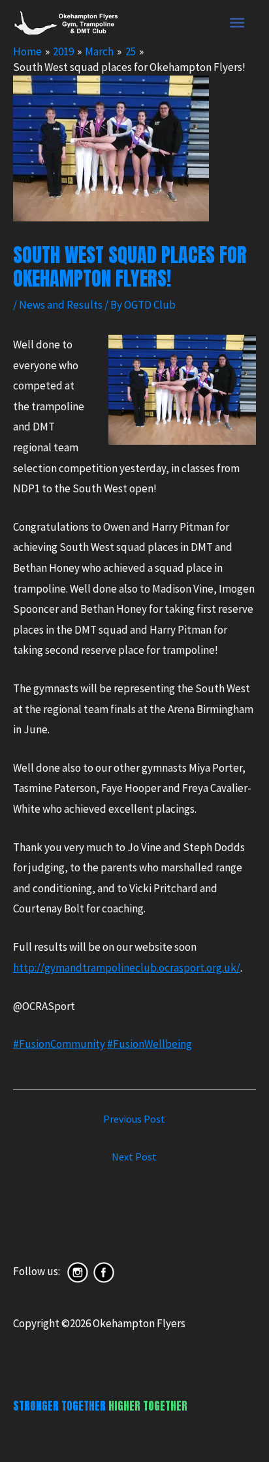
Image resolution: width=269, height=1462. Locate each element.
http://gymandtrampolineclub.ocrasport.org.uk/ (126, 968)
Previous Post (134, 1118)
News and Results (61, 305)
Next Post (134, 1156)
